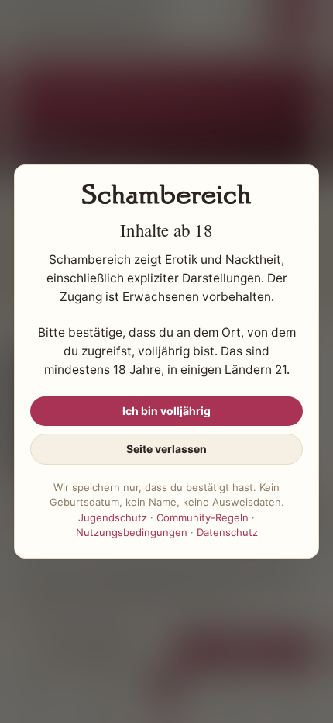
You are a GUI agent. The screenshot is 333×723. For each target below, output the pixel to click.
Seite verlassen (166, 448)
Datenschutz (227, 532)
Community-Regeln (202, 517)
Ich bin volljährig (166, 410)
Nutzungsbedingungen (131, 532)
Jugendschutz (112, 517)
